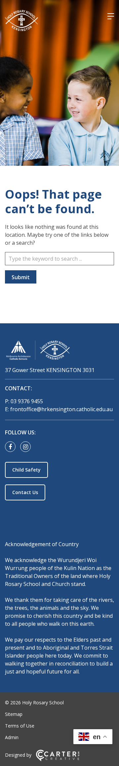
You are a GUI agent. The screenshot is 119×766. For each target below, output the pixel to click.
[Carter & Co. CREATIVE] (57, 759)
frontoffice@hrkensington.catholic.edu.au (61, 409)
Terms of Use (19, 726)
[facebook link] (12, 447)
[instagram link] (27, 447)
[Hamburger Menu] (110, 16)
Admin (12, 737)
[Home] (59, 351)
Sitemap (13, 714)
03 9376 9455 (27, 401)
